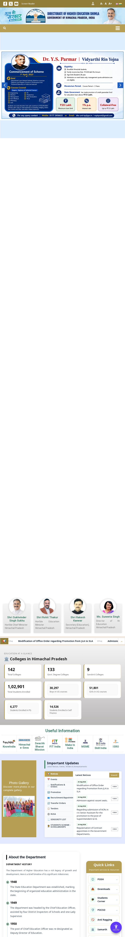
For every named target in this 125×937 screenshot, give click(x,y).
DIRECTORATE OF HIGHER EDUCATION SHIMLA (73, 14)
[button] (4, 28)
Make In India (70, 746)
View (115, 787)
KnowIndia (9, 746)
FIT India (54, 746)
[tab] (59, 774)
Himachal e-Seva (24, 746)
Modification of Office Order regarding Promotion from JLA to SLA (47, 641)
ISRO (116, 746)
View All (114, 775)
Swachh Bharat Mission (40, 746)
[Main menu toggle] (118, 28)
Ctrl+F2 (116, 930)
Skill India (100, 748)
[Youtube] (16, 4)
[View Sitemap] (93, 3)
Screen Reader (28, 3)
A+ (110, 3)
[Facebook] (5, 4)
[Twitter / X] (11, 4)
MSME (85, 746)
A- (101, 3)
